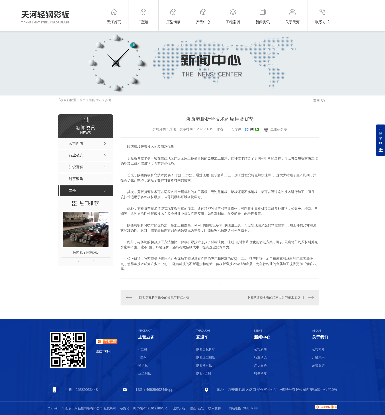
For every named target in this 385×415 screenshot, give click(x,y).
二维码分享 (278, 129)
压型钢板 (144, 373)
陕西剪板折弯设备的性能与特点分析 (164, 297)
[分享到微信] (257, 129)
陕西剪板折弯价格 (85, 253)
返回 (316, 100)
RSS (254, 408)
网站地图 (235, 408)
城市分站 (179, 408)
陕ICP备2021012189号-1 (150, 408)
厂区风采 (318, 357)
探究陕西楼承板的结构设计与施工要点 (273, 297)
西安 (201, 408)
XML (246, 408)
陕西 (193, 408)
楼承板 (143, 365)
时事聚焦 (260, 373)
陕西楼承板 (204, 365)
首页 (82, 100)
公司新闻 (260, 349)
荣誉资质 (318, 365)
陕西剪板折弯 (205, 349)
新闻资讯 (95, 100)
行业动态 (260, 357)
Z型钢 (142, 357)
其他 (108, 100)
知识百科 (260, 365)
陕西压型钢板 (205, 357)
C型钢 (142, 349)
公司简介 (318, 349)
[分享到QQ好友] (252, 129)
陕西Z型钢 (203, 373)
